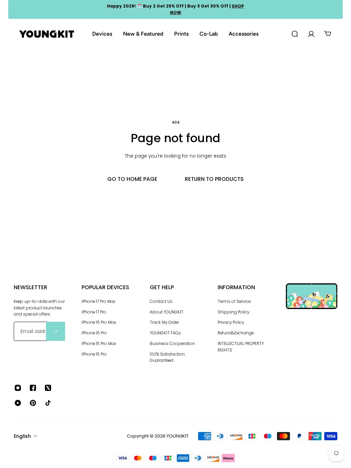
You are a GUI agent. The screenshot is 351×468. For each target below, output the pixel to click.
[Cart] (327, 33)
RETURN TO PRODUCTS (214, 179)
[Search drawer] (295, 33)
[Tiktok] (48, 402)
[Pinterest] (32, 402)
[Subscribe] (55, 331)
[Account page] (311, 33)
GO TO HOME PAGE (132, 179)
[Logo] (46, 34)
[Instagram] (17, 387)
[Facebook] (32, 387)
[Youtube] (17, 402)
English (22, 436)
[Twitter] (48, 387)
